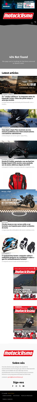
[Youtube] (23, 386)
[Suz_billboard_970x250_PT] (18, 8)
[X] (20, 386)
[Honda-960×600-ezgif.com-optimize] (18, 212)
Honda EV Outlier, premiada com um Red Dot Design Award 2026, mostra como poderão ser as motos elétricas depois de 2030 (18, 163)
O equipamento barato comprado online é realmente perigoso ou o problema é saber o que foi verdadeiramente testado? (18, 257)
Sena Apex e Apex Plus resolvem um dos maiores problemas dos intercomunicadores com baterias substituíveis (18, 131)
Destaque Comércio (7, 94)
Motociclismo (11, 393)
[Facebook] (13, 386)
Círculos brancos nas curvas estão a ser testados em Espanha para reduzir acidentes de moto (18, 226)
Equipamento (6, 127)
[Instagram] (16, 386)
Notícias (4, 222)
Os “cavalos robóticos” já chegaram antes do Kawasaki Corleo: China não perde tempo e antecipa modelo (18, 98)
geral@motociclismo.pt (15, 377)
